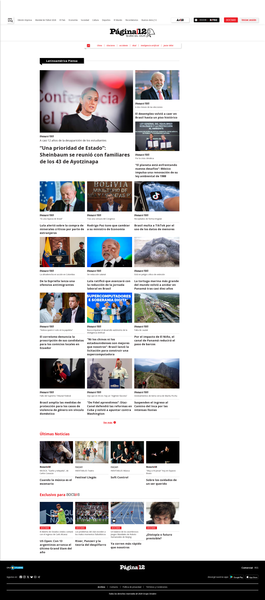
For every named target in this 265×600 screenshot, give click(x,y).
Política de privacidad (132, 587)
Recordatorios (131, 20)
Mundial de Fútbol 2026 (45, 20)
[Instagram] (24, 577)
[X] (28, 577)
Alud (134, 45)
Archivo (101, 587)
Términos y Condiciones (156, 587)
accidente (123, 45)
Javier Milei (168, 45)
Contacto (114, 587)
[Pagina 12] (132, 33)
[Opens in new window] (236, 577)
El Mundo (118, 20)
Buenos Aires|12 (149, 20)
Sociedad (85, 20)
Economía (73, 20)
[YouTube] (35, 577)
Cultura (95, 20)
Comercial (247, 567)
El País (62, 20)
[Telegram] (39, 577)
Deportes (106, 20)
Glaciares (111, 45)
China (99, 45)
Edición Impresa (25, 20)
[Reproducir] (196, 20)
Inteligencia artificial (150, 45)
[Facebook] (21, 577)
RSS (256, 567)
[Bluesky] (31, 577)
